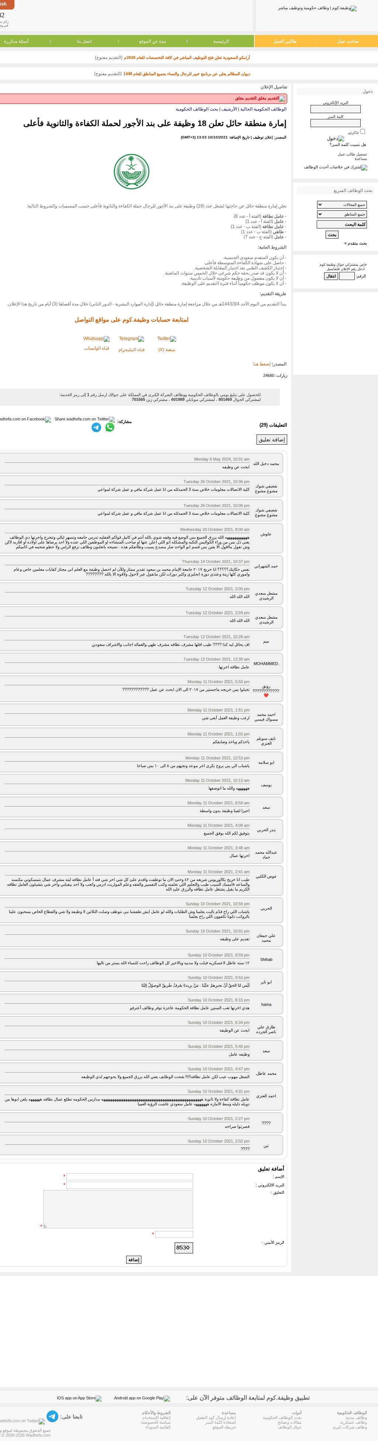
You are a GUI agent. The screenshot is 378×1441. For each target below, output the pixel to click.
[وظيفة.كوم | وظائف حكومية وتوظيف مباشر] (317, 7)
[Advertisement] (133, 15)
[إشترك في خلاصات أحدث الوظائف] (335, 167)
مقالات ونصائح (290, 1422)
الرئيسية (221, 41)
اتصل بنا (84, 41)
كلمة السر (336, 117)
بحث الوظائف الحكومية (197, 109)
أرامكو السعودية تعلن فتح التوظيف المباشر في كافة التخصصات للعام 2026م (187, 57)
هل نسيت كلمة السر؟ (348, 144)
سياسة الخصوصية (156, 1422)
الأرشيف (229, 109)
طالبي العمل (285, 41)
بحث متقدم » (355, 243)
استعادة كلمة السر (220, 1422)
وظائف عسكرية (353, 1422)
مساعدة (361, 159)
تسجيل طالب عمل (352, 154)
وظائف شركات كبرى (350, 1427)
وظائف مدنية (356, 1417)
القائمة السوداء (158, 1427)
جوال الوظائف (290, 1427)
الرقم (361, 276)
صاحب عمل (348, 41)
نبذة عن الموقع (152, 41)
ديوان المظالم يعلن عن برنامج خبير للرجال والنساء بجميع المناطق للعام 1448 (186, 73)
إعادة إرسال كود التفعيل (216, 1417)
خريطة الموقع (224, 1427)
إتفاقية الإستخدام (156, 1417)
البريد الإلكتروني (335, 103)
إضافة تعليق (272, 440)
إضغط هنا (262, 364)
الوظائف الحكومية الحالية (263, 109)
